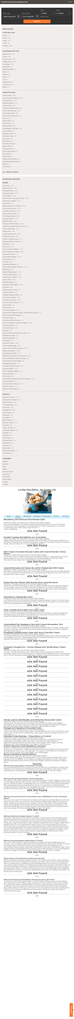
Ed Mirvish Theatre (8, 236)
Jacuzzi (5, 118)
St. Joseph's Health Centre (11, 366)
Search (37, 21)
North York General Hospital (11, 315)
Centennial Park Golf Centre (11, 320)
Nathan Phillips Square (10, 272)
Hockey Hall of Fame (9, 234)
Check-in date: (6, 13)
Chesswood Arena (8, 325)
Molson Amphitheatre (10, 346)
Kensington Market (9, 430)
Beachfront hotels (8, 144)
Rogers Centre (7, 188)
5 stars (5, 35)
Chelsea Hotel (20, 769)
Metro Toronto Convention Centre (13, 198)
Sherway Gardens (8, 292)
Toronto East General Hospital (12, 361)
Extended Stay (7, 100)
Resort (5, 87)
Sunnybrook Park (8, 381)
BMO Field (6, 269)
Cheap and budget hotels (11, 108)
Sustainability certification (11, 128)
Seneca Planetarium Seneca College (14, 358)
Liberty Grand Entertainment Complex (15, 333)
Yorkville (5, 330)
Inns (4, 79)
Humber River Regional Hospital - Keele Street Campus (20, 313)
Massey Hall (6, 231)
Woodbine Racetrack (9, 264)
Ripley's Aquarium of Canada (12, 206)
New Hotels (6, 154)
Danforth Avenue (8, 386)
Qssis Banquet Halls (9, 335)
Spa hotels (6, 138)
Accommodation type (11, 51)
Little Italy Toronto (8, 343)
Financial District (8, 440)
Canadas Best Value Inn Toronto (34, 783)
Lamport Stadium (8, 368)
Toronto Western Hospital (11, 252)
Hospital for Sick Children (10, 285)
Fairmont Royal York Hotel (30, 886)
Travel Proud (7, 123)
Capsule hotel (7, 82)
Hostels (5, 74)
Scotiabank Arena (8, 191)
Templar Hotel (12, 847)
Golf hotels (6, 166)
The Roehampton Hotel (42, 844)
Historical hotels (8, 149)
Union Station (7, 196)
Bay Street (6, 244)
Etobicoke (6, 415)
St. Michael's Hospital (9, 257)
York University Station (10, 213)
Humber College (8, 318)
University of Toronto (9, 211)
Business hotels (8, 126)
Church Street (7, 279)
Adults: (42, 10)
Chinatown (6, 445)
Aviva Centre (7, 376)
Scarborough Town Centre (11, 241)
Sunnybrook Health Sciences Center (14, 226)
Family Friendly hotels (9, 111)
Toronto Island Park (9, 229)
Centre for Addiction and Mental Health (15, 323)
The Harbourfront (8, 405)
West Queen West (8, 450)
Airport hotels (7, 95)
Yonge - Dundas (8, 428)
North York (6, 407)
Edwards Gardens (8, 282)
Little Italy (6, 425)
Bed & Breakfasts (8, 69)
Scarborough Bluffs (9, 338)
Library (5, 469)
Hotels (5, 56)
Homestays (6, 64)
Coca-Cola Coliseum (9, 310)
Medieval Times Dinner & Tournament (15, 356)
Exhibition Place (8, 221)
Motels (5, 77)
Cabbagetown (7, 410)
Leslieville (6, 433)
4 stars (5, 38)
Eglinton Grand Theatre (10, 389)
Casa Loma (6, 246)
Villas (4, 72)
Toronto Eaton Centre (9, 208)
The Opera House (8, 328)
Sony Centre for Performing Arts (13, 348)
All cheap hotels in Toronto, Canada (47, 850)
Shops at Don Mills (8, 254)
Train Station (6, 477)
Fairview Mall (7, 307)
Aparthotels (6, 67)
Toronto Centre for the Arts (11, 384)
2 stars (5, 43)
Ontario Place (7, 259)
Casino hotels (7, 156)
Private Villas (7, 121)
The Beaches (7, 443)
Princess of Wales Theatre (11, 224)
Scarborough (7, 412)
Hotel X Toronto (33, 881)
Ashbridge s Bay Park (9, 363)
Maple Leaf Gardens (9, 351)
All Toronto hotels (10, 172)
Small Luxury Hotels (9, 151)
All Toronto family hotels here (34, 788)
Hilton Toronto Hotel (22, 801)
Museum (5, 464)
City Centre (6, 185)
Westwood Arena (8, 373)
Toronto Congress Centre (11, 239)
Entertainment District (10, 400)
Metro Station (7, 479)
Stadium (5, 461)
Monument (6, 474)
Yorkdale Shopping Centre (11, 295)
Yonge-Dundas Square (10, 274)
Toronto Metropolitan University (13, 267)
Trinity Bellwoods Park (10, 353)
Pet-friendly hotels (8, 113)
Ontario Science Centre (10, 290)
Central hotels (7, 105)
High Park (6, 287)
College (5, 482)
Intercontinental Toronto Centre (28, 819)
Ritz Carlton (50, 823)
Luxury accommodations (10, 98)
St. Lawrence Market (9, 297)
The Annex (6, 435)
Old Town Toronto (8, 422)
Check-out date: (26, 13)
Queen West (7, 448)
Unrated (5, 46)
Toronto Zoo (6, 203)
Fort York (5, 262)
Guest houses (7, 59)
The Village (6, 417)
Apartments (6, 54)
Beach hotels (7, 146)
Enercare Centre (8, 218)
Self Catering (7, 141)
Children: (58, 10)
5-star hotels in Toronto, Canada (49, 770)
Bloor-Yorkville (7, 420)
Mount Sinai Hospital (9, 201)
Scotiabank (6, 340)
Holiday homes (7, 62)
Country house (7, 84)
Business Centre (8, 471)
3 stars (5, 40)
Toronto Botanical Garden (11, 371)
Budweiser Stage (8, 193)
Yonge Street (7, 305)
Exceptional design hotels (11, 161)
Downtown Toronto (9, 397)
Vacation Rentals (8, 103)
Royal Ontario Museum (10, 277)
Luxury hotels (7, 131)
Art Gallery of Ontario (9, 300)
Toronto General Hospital (10, 249)
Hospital (5, 484)
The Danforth (7, 453)
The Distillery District (9, 216)
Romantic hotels (8, 136)
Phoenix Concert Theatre (10, 302)
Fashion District (7, 402)
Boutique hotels (8, 133)
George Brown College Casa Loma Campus (16, 379)
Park (4, 466)
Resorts (5, 164)
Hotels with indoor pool (10, 116)
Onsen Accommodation (10, 159)
